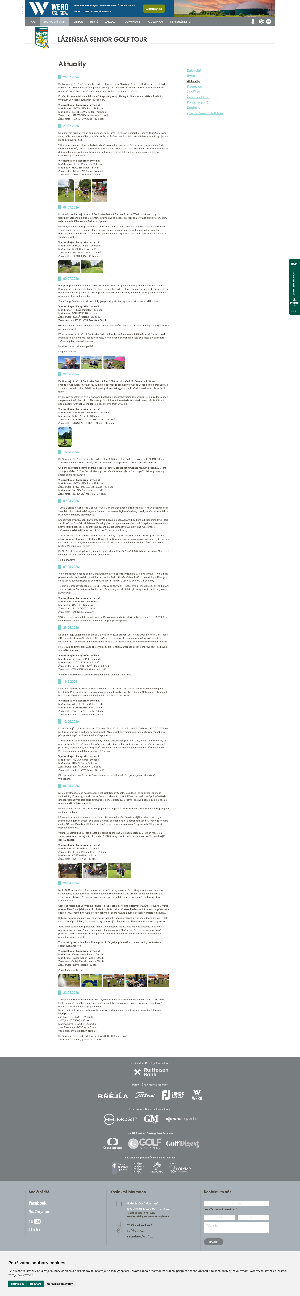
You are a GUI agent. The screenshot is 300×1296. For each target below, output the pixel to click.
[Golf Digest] (182, 1143)
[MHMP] (138, 1168)
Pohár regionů (198, 102)
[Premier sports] (182, 1119)
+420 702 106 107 (139, 1224)
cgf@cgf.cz (135, 1230)
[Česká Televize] (113, 1143)
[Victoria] (156, 1168)
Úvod (191, 76)
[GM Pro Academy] (151, 1119)
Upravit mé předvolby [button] (60, 1283)
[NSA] (120, 1168)
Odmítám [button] (35, 1283)
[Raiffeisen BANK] (151, 1072)
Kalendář (194, 70)
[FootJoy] (173, 1095)
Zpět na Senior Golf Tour (205, 113)
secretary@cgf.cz (140, 1236)
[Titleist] (145, 1095)
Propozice (194, 86)
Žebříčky (193, 92)
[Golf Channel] (144, 1143)
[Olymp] (179, 1168)
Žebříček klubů (198, 97)
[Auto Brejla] (113, 1095)
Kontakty (193, 108)
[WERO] (197, 1095)
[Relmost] (120, 1119)
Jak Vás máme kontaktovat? (221, 1209)
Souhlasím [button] (17, 1283)
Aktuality (193, 81)
